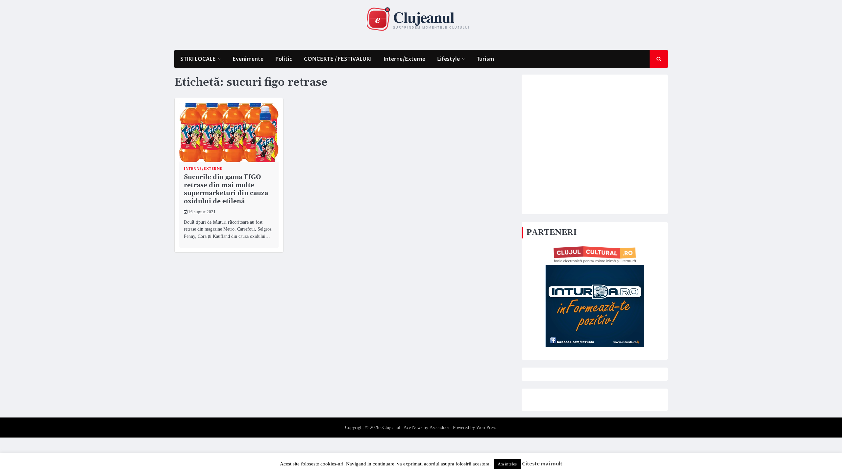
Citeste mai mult (542, 464)
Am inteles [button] (507, 464)
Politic (283, 59)
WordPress (486, 427)
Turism (485, 59)
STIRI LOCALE (198, 59)
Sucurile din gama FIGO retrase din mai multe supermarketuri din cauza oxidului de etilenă (226, 189)
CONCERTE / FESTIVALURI (338, 59)
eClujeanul (390, 427)
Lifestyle (448, 59)
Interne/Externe (404, 59)
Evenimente (248, 59)
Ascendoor (439, 427)
